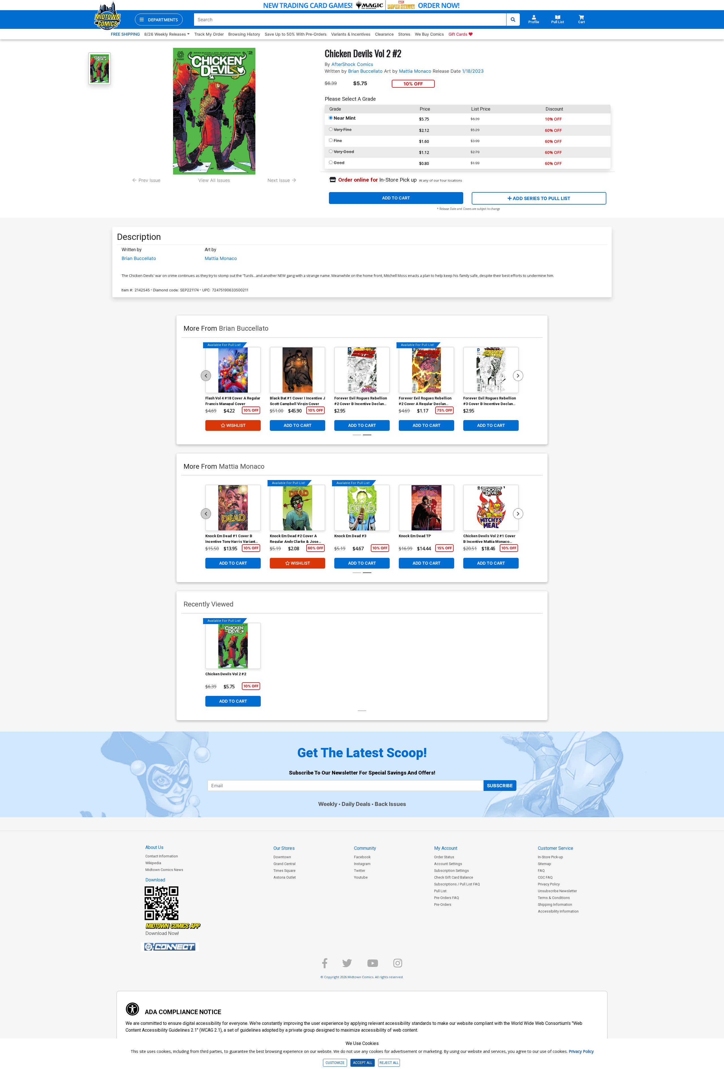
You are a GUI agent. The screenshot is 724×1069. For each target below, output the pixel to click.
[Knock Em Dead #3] (362, 508)
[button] (159, 19)
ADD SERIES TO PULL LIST (541, 198)
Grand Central (284, 864)
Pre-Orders (442, 904)
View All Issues (214, 180)
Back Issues (390, 804)
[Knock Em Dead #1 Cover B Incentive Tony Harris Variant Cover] (233, 508)
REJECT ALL (389, 1063)
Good (339, 162)
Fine (338, 140)
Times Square (284, 870)
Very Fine (343, 129)
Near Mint (344, 118)
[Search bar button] (513, 19)
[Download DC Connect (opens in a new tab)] (180, 947)
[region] (206, 375)
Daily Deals (356, 804)
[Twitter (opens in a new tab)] (347, 965)
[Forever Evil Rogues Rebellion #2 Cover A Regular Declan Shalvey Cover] (426, 370)
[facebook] (324, 965)
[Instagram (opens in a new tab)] (398, 965)
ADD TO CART (396, 197)
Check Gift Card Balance (453, 877)
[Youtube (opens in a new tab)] (372, 965)
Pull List (440, 891)
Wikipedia (153, 863)
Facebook (362, 857)
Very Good (344, 151)
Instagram (362, 864)
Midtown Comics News (164, 870)
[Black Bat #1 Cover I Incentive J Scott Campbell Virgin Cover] (297, 370)
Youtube (361, 877)
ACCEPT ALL (362, 1063)
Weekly (327, 804)
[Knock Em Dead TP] (426, 508)
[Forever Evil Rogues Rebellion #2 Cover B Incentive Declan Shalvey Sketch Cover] (362, 370)
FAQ (541, 870)
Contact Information (161, 856)
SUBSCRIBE (500, 785)
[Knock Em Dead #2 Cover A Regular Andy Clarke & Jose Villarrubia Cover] (297, 508)
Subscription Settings (451, 870)
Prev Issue (149, 180)
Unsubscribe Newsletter (557, 891)
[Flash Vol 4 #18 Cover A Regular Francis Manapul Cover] (233, 370)
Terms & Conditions (554, 898)
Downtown (282, 857)
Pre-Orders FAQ (446, 898)
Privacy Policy (549, 884)
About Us (154, 847)
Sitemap (544, 864)
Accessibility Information (558, 911)
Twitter (359, 870)
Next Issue (279, 180)
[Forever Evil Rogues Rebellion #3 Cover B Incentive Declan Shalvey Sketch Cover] (491, 370)
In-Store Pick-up (550, 857)
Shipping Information (555, 904)
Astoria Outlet (284, 877)
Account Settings (448, 864)
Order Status (444, 857)
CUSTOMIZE (335, 1063)
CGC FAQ (545, 877)
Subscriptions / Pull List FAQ (457, 884)
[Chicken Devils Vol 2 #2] (233, 646)
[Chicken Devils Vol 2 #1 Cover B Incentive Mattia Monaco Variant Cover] (491, 508)
